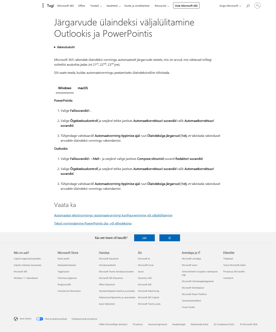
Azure (141, 271)
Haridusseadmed (107, 265)
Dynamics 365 (145, 277)
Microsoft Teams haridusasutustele (116, 271)
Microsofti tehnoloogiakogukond (197, 281)
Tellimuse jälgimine (67, 277)
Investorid (228, 277)
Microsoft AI (144, 258)
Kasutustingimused (157, 324)
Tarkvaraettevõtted (191, 300)
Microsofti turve (146, 265)
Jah (144, 238)
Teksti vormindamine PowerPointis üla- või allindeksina (93, 223)
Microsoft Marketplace (193, 287)
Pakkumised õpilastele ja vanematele (117, 297)
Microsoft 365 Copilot (148, 297)
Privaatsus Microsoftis (234, 271)
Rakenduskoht (66, 47)
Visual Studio (188, 307)
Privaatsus (138, 324)
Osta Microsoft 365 (186, 5)
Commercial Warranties (69, 290)
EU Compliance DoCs (224, 324)
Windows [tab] (64, 88)
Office (81, 5)
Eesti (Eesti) (25, 318)
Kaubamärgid (178, 324)
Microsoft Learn (189, 265)
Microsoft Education (109, 258)
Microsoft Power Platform (194, 294)
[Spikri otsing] (247, 5)
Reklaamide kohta (199, 324)
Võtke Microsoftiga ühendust (113, 324)
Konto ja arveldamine (137, 5)
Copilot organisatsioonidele (27, 258)
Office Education (107, 284)
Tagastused (63, 271)
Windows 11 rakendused (26, 277)
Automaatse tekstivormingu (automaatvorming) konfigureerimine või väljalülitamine (113, 215)
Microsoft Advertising (148, 290)
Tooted (94, 5)
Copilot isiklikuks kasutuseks (27, 265)
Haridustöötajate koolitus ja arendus (117, 290)
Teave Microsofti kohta (234, 265)
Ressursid (160, 5)
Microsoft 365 (65, 5)
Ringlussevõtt (64, 284)
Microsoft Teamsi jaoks (149, 303)
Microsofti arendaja (191, 258)
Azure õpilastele (107, 303)
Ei (170, 238)
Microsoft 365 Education (111, 277)
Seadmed (112, 5)
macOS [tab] (83, 88)
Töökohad (228, 258)
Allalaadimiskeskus (67, 265)
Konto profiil (64, 258)
